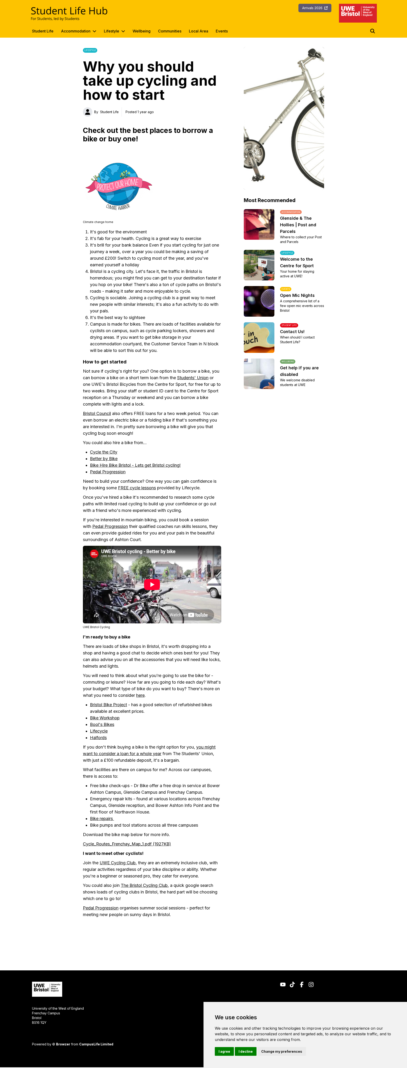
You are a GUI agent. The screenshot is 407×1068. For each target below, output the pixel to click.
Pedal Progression (108, 471)
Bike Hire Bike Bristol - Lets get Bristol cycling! (135, 465)
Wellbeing (142, 31)
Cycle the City (103, 452)
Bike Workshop (105, 717)
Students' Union (192, 377)
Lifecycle (99, 731)
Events (222, 31)
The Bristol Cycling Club (144, 885)
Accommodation (75, 31)
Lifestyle (111, 31)
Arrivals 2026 (312, 8)
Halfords (98, 737)
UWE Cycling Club (118, 862)
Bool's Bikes (102, 724)
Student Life (42, 31)
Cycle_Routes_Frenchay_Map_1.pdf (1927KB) (127, 843)
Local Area (198, 31)
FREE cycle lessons (137, 487)
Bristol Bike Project (108, 704)
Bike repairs (102, 818)
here (140, 695)
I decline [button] (246, 1051)
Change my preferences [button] (281, 1051)
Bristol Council (97, 413)
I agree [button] (224, 1051)
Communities (169, 31)
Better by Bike (104, 458)
